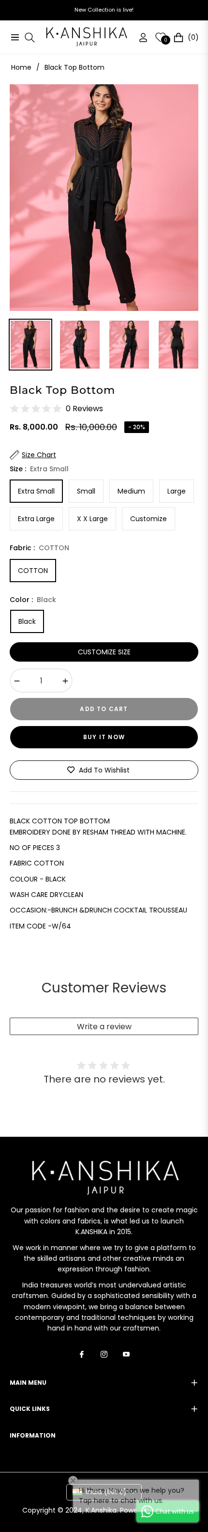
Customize (148, 519)
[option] (104, 197)
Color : (33, 599)
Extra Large (36, 519)
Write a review (104, 1026)
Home (21, 67)
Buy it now (104, 737)
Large (176, 491)
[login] (139, 37)
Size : (39, 469)
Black (27, 621)
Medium (131, 491)
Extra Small (36, 491)
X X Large (92, 519)
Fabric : (39, 548)
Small (86, 491)
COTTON (33, 570)
